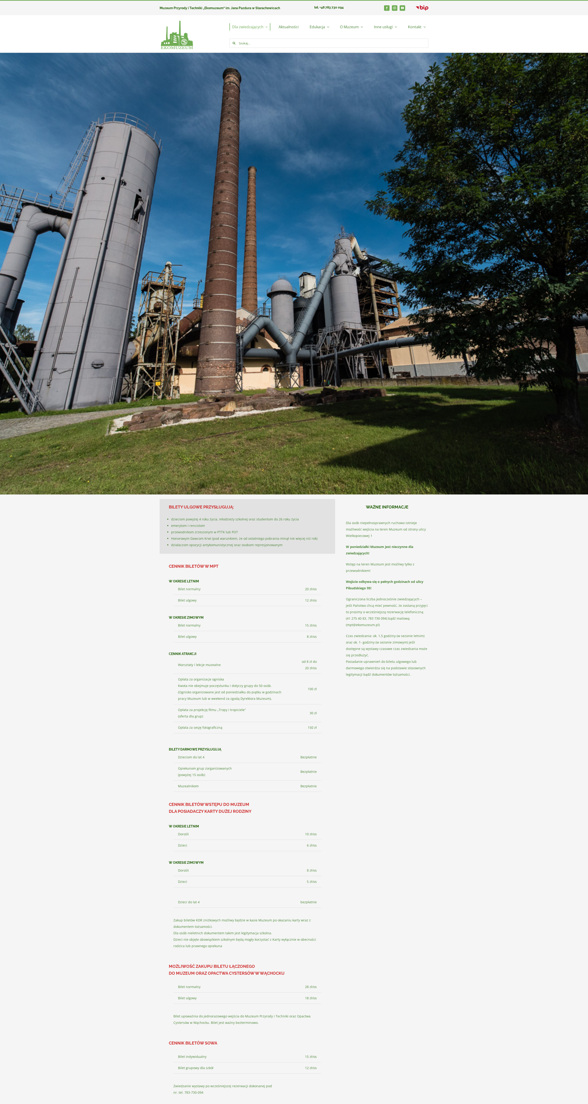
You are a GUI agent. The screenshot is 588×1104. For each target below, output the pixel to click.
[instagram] (394, 8)
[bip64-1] (422, 7)
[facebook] (387, 8)
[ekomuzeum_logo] (177, 16)
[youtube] (402, 8)
